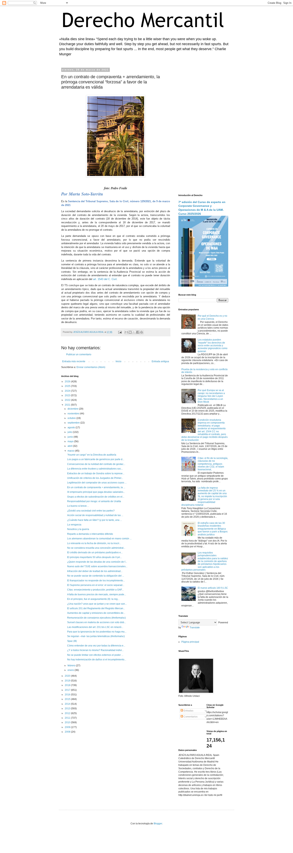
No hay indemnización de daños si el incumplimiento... (96, 659)
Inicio (118, 361)
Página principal (190, 641)
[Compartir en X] (134, 332)
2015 (68, 699)
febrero (72, 665)
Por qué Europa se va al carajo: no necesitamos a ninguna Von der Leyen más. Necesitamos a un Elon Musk (211, 396)
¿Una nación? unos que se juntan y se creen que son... (97, 603)
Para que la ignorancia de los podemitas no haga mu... (96, 631)
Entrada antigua (160, 361)
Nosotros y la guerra (78, 529)
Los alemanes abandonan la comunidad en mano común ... (99, 538)
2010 (68, 722)
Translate (195, 627)
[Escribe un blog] (130, 332)
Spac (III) (72, 641)
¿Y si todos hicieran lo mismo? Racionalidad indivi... (95, 650)
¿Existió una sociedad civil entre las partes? (91, 510)
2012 (68, 713)
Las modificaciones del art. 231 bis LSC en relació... (95, 627)
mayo (71, 441)
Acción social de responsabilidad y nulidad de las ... (95, 515)
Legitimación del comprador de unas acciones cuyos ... (97, 482)
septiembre (74, 422)
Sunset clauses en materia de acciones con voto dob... (96, 622)
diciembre (73, 408)
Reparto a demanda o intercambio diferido (90, 534)
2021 (68, 404)
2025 (68, 386)
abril (70, 446)
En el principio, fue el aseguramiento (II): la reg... (93, 599)
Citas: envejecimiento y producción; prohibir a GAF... (95, 589)
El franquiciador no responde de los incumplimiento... (96, 580)
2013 (68, 708)
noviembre (74, 413)
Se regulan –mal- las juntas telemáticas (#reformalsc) (96, 636)
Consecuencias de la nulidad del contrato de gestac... (96, 464)
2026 (68, 381)
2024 (68, 390)
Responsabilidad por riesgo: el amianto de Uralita (94, 501)
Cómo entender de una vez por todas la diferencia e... (96, 645)
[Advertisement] (203, 128)
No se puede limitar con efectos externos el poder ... (95, 655)
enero (71, 670)
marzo (71, 450)
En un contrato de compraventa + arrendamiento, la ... (96, 487)
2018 (68, 685)
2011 (68, 717)
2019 (68, 680)
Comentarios (190, 716)
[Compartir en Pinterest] (142, 332)
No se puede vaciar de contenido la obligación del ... (95, 575)
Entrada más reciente (73, 361)
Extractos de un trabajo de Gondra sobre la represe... (95, 473)
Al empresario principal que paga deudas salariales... (96, 492)
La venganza (74, 524)
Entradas (188, 710)
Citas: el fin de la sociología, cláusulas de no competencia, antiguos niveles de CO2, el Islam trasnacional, (213, 464)
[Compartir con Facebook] (138, 332)
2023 (68, 395)
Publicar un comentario (78, 354)
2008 (68, 731)
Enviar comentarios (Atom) (91, 367)
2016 (68, 694)
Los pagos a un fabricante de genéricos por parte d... (95, 459)
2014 (68, 704)
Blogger (158, 823)
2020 (68, 675)
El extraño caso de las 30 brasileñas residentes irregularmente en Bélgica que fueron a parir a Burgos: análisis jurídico (213, 529)
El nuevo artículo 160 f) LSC (213, 588)
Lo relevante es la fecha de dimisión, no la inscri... (94, 543)
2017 (68, 690)
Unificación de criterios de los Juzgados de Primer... (95, 478)
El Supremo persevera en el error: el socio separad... (95, 585)
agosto (72, 427)
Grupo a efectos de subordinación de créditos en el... (95, 496)
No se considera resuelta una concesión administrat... (96, 548)
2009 (68, 727)
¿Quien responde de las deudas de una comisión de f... (97, 561)
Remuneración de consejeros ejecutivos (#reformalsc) (96, 617)
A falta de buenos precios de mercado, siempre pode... (96, 594)
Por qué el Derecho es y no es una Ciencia (212, 317)
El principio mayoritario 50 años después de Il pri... (94, 557)
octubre (72, 418)
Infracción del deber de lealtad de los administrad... (94, 571)
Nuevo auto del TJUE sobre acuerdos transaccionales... (97, 566)
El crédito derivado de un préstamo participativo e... (95, 552)
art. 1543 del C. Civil (105, 279)
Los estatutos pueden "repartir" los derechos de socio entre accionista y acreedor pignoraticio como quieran (212, 345)
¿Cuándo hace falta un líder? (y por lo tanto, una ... (94, 520)
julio (70, 432)
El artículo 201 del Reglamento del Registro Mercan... (96, 608)
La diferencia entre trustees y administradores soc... (95, 468)
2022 (68, 400)
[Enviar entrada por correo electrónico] (119, 332)
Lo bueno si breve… (78, 506)
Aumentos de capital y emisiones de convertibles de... (96, 613)
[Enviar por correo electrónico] (126, 332)
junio (71, 436)
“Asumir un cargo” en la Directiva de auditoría (91, 454)
